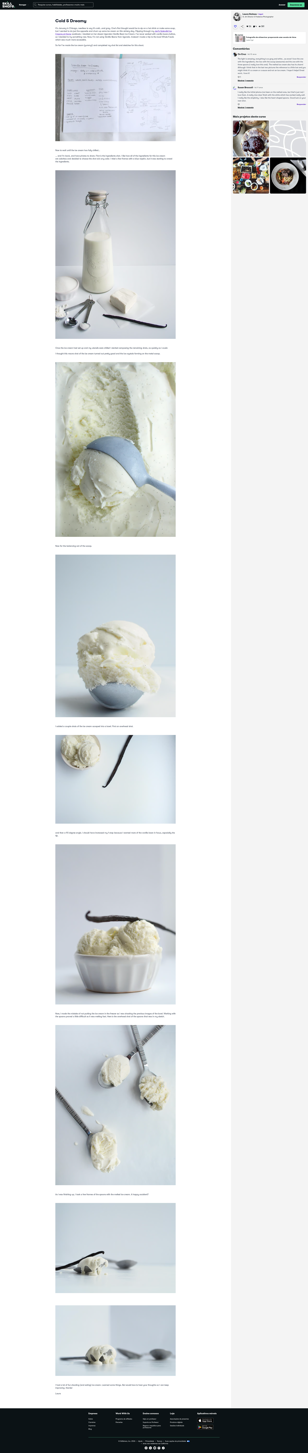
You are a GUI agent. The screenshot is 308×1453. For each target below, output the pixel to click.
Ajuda (140, 1441)
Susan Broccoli (245, 87)
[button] (28, 4)
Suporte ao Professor (151, 1422)
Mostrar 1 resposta (245, 81)
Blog (90, 1429)
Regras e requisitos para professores (152, 1426)
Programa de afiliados (124, 1419)
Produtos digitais (176, 1422)
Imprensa (91, 1426)
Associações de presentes (179, 1419)
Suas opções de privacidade (175, 1441)
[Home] (8, 4)
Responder (301, 77)
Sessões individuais (177, 1426)
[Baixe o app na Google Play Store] (208, 1427)
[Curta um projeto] (235, 26)
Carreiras (91, 1422)
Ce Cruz (242, 54)
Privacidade (149, 1441)
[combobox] (63, 4)
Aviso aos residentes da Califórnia (155, 1443)
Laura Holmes (250, 14)
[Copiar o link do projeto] (242, 26)
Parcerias (119, 1422)
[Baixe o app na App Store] (208, 1420)
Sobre (90, 1419)
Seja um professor (149, 1419)
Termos (159, 1441)
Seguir (260, 14)
